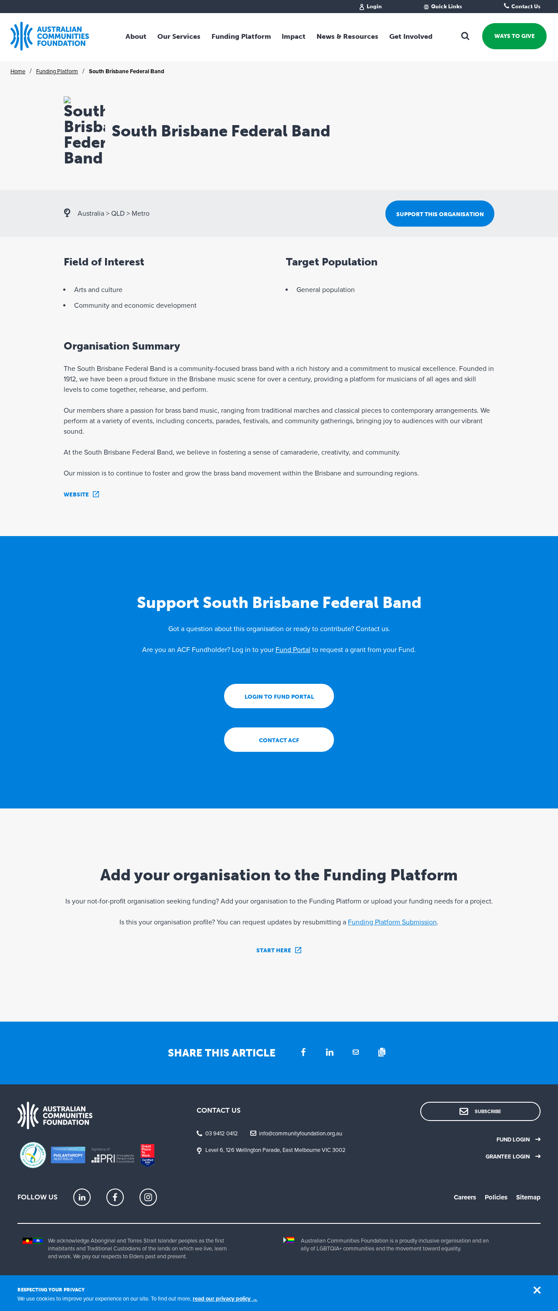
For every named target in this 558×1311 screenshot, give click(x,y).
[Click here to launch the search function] (466, 36)
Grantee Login (508, 1156)
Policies (496, 1197)
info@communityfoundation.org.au (300, 1133)
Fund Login (513, 1139)
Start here (273, 950)
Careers (465, 1197)
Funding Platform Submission (392, 922)
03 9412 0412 (221, 1133)
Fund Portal (293, 649)
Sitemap (528, 1197)
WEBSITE (76, 494)
